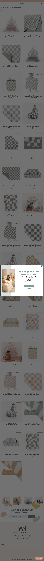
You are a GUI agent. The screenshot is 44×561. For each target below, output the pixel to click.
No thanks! (29, 288)
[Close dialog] (42, 266)
